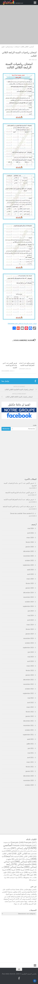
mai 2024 (31, 615)
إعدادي (11, 851)
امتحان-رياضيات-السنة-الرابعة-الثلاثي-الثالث (25, 323)
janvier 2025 (30, 588)
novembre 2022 (28, 684)
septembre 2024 (28, 606)
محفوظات (23, 877)
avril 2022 (30, 702)
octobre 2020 (29, 785)
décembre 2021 (28, 721)
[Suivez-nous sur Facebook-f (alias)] (35, 381)
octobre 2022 (29, 689)
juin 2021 (31, 748)
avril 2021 (30, 757)
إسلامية (7, 848)
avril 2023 (30, 661)
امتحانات (16, 47)
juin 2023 (31, 652)
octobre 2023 (29, 643)
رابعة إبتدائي (9, 47)
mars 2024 (30, 624)
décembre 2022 (28, 679)
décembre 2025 (28, 551)
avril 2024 (30, 620)
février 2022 (30, 712)
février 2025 (30, 583)
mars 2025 (30, 579)
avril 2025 (30, 574)
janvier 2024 (30, 634)
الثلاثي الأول (19, 853)
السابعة (15, 856)
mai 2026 (31, 528)
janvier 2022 (30, 716)
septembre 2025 (28, 565)
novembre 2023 (28, 638)
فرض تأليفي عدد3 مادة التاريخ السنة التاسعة (19, 492)
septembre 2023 (28, 647)
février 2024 (30, 629)
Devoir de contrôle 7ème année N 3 (22, 513)
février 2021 (30, 767)
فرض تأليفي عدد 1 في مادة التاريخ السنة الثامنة (10, 365)
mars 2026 (30, 537)
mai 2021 (31, 753)
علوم (3, 47)
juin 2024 (31, 611)
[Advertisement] (19, 24)
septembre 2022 (28, 693)
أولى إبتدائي (19, 848)
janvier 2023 (30, 675)
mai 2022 (31, 698)
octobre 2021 (29, 730)
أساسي (31, 47)
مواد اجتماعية (12, 877)
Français (17, 842)
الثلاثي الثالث (24, 47)
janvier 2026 (30, 547)
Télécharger (11, 323)
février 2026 (30, 542)
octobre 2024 (29, 602)
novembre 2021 (28, 725)
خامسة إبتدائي (21, 864)
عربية (29, 870)
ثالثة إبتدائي (22, 861)
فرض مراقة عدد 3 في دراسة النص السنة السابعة (18, 506)
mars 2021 (30, 762)
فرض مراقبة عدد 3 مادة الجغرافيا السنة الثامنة (19, 499)
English (7, 842)
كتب (32, 877)
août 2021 (30, 739)
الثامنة (31, 853)
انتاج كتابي (16, 859)
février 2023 (30, 670)
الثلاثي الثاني (25, 856)
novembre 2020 (28, 780)
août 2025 (30, 569)
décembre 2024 (28, 592)
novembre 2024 (28, 597)
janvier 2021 (30, 771)
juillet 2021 (30, 744)
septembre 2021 (28, 734)
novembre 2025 (28, 556)
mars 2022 (30, 707)
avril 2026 (30, 533)
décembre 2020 (28, 776)
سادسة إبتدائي (14, 867)
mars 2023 (30, 666)
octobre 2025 (29, 560)
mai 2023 (31, 657)
